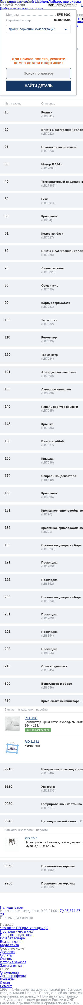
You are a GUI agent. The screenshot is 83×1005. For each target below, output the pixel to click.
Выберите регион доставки (21, 8)
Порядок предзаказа (16, 935)
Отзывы (6, 959)
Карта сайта (9, 945)
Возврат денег (11, 941)
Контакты (7, 979)
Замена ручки (11, 965)
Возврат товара (12, 938)
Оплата (6, 955)
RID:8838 (31, 718)
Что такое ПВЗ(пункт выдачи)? (24, 928)
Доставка (7, 952)
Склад (5, 982)
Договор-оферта (13, 976)
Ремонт (6, 986)
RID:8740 (31, 838)
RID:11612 (32, 741)
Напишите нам (11, 907)
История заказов (13, 962)
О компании (9, 972)
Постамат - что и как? (17, 931)
